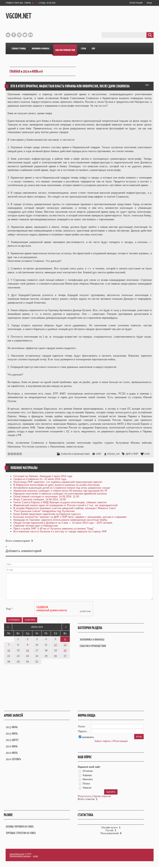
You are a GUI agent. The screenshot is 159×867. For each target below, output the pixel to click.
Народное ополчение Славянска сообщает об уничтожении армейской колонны (60, 493)
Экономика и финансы (92, 639)
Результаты (84, 796)
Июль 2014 (37, 627)
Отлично (88, 771)
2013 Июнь (12, 727)
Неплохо (88, 779)
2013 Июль (12, 733)
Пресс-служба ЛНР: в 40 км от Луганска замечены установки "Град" (53, 528)
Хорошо (87, 775)
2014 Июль (12, 753)
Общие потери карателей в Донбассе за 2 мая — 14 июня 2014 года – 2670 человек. (63, 522)
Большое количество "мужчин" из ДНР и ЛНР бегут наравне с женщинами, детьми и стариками (69, 516)
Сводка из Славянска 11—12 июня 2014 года (39, 479)
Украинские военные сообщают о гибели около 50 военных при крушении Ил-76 (60, 490)
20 (65, 650)
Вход (149, 3)
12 (55, 644)
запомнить (88, 737)
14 (8, 650)
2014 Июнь (12, 746)
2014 (26, 71)
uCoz (35, 856)
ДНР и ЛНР (132, 454)
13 (65, 644)
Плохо (86, 783)
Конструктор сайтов (20, 856)
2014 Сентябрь (13, 759)
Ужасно (87, 787)
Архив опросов (102, 796)
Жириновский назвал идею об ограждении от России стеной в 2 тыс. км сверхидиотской (65, 505)
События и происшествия (75, 454)
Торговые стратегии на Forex (21, 833)
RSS (35, 3)
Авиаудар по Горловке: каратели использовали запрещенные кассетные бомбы (60, 519)
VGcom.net (18, 15)
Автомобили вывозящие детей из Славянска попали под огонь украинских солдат (61, 487)
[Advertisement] (96, 15)
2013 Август (12, 740)
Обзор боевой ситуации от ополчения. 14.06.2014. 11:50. (46, 496)
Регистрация (136, 3)
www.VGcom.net (17, 854)
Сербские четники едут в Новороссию (35, 525)
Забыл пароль (102, 741)
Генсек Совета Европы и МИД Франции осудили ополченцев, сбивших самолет (60, 502)
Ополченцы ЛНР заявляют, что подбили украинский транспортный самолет (57, 482)
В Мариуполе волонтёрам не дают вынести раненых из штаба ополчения (56, 484)
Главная (15, 71)
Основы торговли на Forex (20, 826)
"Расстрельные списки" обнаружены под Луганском (43, 511)
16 (27, 650)
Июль (35, 71)
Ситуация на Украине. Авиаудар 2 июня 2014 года (42, 476)
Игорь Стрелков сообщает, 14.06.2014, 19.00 (39, 499)
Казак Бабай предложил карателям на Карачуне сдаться (47, 514)
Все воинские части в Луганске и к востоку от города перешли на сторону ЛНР (60, 531)
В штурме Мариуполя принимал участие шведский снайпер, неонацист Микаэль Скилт (64, 508)
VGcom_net (113, 454)
